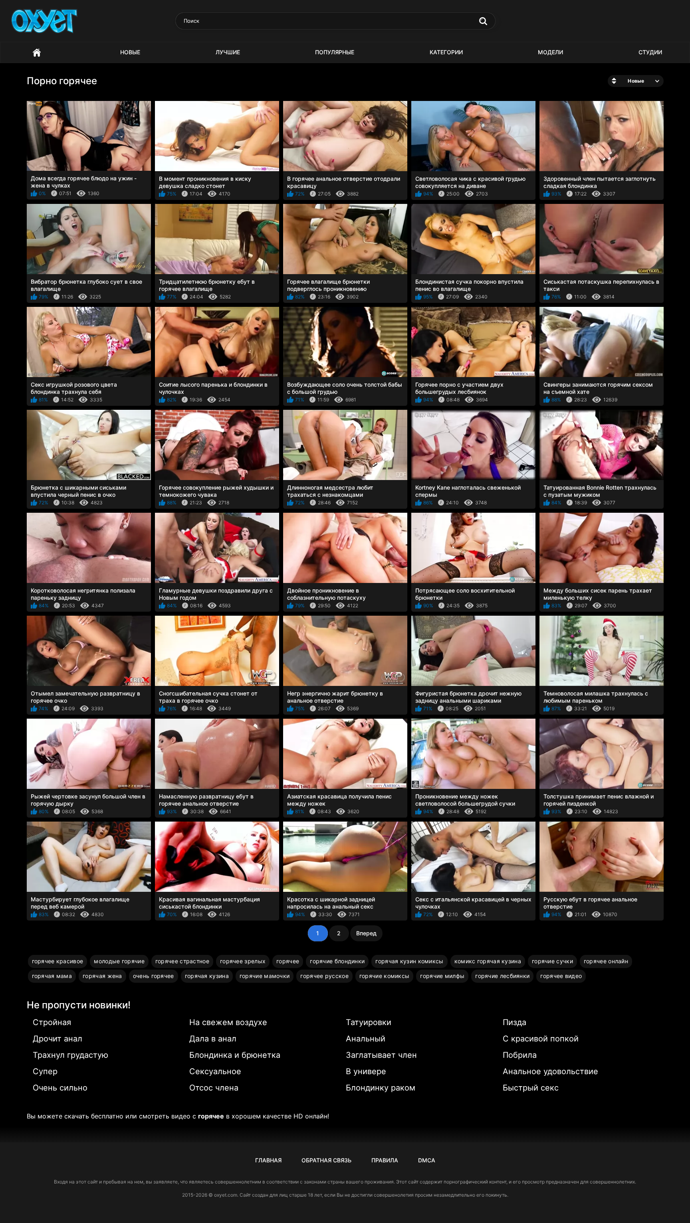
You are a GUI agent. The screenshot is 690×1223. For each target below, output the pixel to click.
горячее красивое (57, 961)
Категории (446, 52)
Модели (550, 52)
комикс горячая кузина (487, 961)
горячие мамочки (265, 975)
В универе (366, 1071)
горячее (287, 961)
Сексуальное (215, 1071)
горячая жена (102, 975)
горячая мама (52, 975)
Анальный (365, 1038)
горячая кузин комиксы (409, 961)
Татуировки (368, 1022)
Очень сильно (60, 1088)
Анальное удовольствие (550, 1071)
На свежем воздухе (228, 1022)
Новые (130, 52)
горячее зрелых (243, 961)
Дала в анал (212, 1038)
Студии (650, 52)
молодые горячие (119, 961)
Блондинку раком (380, 1088)
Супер (45, 1071)
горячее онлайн (606, 961)
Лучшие (228, 52)
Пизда (514, 1022)
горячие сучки (552, 961)
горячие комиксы (384, 975)
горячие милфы (442, 975)
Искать (483, 21)
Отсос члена (213, 1088)
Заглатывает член (381, 1055)
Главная (37, 52)
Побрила (520, 1055)
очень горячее (153, 975)
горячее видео (561, 975)
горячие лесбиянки (502, 975)
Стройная (52, 1022)
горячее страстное (182, 961)
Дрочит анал (57, 1038)
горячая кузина (207, 975)
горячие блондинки (337, 961)
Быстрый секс (531, 1088)
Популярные (334, 52)
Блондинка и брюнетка (234, 1055)
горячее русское (324, 975)
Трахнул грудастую (70, 1055)
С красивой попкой (541, 1038)
